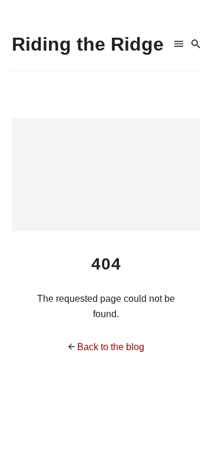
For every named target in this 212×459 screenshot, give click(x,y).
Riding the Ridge (88, 44)
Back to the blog (110, 347)
